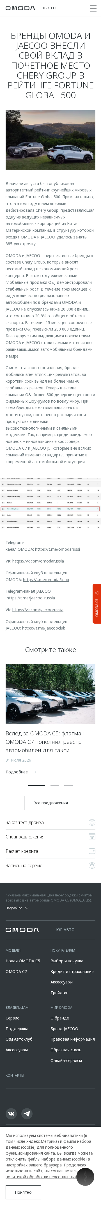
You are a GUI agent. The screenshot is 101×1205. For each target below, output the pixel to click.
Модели (13, 950)
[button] (36, 785)
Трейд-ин (59, 992)
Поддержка (17, 1028)
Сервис (12, 1018)
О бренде (59, 1018)
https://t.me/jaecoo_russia (31, 598)
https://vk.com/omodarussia (38, 561)
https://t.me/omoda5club (46, 579)
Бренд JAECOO (64, 1028)
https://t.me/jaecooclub (43, 628)
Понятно (23, 1192)
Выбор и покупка (66, 960)
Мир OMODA (61, 1007)
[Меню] (93, 8)
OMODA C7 (16, 971)
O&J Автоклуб (19, 1039)
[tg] (27, 1113)
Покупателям (62, 950)
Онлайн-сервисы (66, 1060)
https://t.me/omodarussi (57, 549)
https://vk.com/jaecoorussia (37, 609)
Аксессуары (61, 982)
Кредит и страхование (72, 971)
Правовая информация (72, 1039)
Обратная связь (65, 1049)
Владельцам (17, 1007)
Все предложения (50, 802)
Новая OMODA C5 (23, 960)
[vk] (11, 1113)
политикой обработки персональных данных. (49, 1176)
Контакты (15, 1075)
